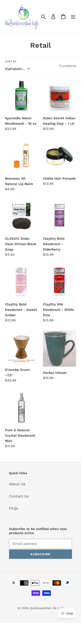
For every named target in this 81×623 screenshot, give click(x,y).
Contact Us (19, 496)
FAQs (13, 508)
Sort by (10, 61)
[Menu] (73, 16)
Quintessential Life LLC (46, 608)
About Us (17, 484)
